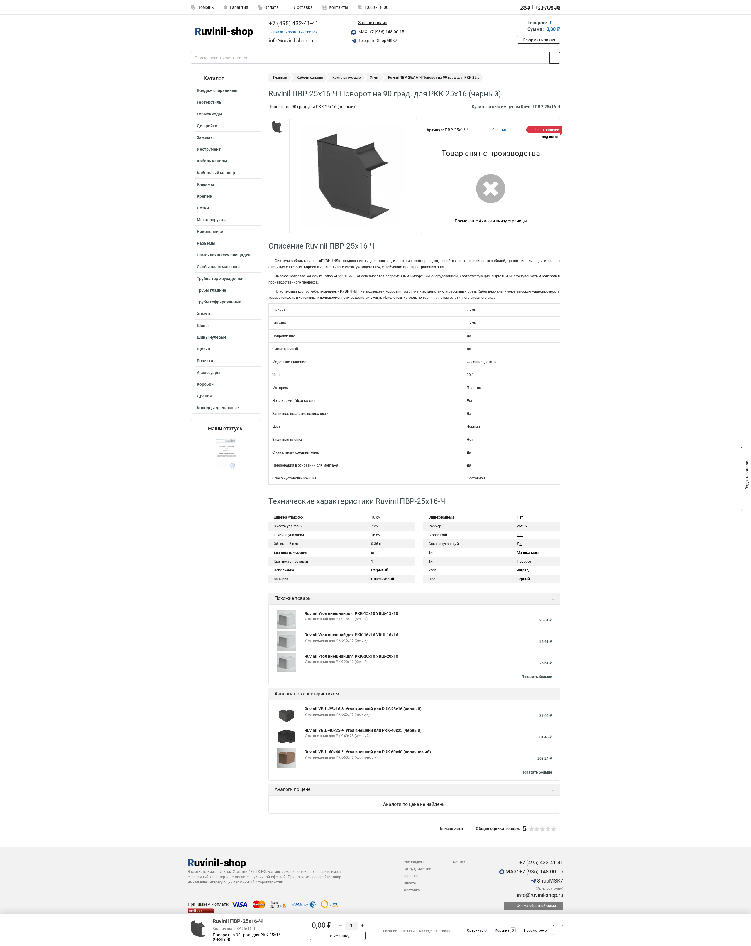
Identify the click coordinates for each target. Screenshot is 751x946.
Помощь (205, 7)
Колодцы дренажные (218, 407)
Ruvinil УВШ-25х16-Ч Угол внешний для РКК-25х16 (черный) (363, 709)
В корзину (339, 936)
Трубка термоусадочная (221, 278)
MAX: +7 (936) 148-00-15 (381, 31)
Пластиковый (382, 579)
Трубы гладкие (211, 290)
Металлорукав (211, 219)
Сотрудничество (417, 869)
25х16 (522, 526)
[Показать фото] (277, 127)
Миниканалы (528, 553)
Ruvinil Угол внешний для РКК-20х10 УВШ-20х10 (351, 656)
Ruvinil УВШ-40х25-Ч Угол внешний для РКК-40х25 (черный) (363, 730)
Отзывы (408, 931)
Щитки (203, 349)
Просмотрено (535, 930)
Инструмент (209, 149)
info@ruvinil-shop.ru (539, 895)
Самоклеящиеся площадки (224, 255)
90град (523, 570)
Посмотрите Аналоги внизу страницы (491, 221)
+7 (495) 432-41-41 (293, 23)
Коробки (205, 384)
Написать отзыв (451, 829)
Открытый (379, 570)
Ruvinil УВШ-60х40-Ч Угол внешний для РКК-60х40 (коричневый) (368, 751)
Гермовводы (209, 114)
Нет (520, 517)
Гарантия (239, 7)
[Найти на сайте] (554, 58)
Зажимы (205, 137)
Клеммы (205, 184)
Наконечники (210, 231)
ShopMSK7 (549, 881)
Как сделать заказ (434, 931)
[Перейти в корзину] (521, 27)
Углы (374, 78)
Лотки (203, 208)
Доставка (303, 7)
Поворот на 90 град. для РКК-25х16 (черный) (247, 937)
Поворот (524, 561)
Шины (203, 325)
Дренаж (205, 396)
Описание (389, 931)
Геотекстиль (209, 102)
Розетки (205, 360)
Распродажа (414, 862)
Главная (280, 78)
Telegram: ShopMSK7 (377, 40)
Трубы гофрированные (219, 302)
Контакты (338, 7)
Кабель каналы (212, 161)
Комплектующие (346, 78)
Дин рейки (207, 125)
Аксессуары (208, 372)
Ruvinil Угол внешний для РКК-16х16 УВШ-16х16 (351, 635)
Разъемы (206, 243)
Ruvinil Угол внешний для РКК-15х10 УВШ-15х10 (351, 613)
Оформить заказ (539, 40)
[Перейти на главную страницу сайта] (224, 32)
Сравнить (475, 930)
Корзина (502, 930)
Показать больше (537, 677)
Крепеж (204, 196)
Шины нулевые (211, 337)
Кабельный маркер (216, 172)
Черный (523, 579)
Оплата (271, 7)
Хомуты (204, 313)
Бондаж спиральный (217, 90)
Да (519, 544)
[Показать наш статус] (225, 453)
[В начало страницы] (558, 930)
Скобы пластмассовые (219, 266)
